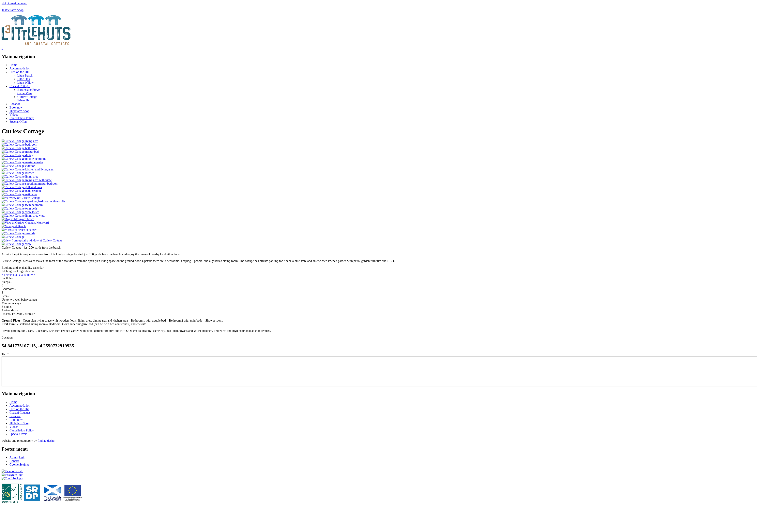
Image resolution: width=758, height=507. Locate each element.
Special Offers (18, 121)
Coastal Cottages (19, 86)
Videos (13, 114)
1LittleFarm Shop (12, 10)
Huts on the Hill (19, 72)
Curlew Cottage (27, 96)
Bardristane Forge (28, 89)
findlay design (46, 440)
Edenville (23, 100)
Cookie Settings (19, 464)
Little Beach (25, 75)
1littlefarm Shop (19, 111)
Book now (16, 107)
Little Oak (23, 79)
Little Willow (25, 82)
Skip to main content (14, 3)
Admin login (17, 457)
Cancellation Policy (21, 118)
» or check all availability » (18, 274)
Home (13, 64)
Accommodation (19, 68)
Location (15, 104)
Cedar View (24, 93)
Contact (14, 461)
